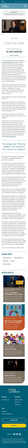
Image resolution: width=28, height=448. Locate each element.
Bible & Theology (7, 257)
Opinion (13, 261)
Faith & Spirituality (18, 257)
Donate (14, 425)
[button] (26, 2)
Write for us (18, 402)
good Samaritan (8, 62)
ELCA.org (4, 411)
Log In (20, 1)
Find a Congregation (7, 413)
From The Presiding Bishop (14, 49)
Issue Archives (5, 399)
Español (16, 55)
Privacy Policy (12, 441)
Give (16, 1)
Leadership (5, 261)
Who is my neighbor (10, 136)
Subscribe (14, 420)
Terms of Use (6, 441)
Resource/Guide (7, 264)
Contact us (17, 404)
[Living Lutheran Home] (5, 6)
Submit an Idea (18, 399)
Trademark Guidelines (21, 441)
